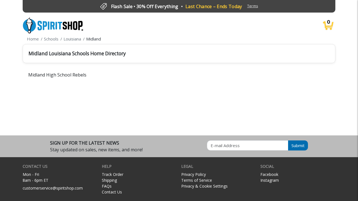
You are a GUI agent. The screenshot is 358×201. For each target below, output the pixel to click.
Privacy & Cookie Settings (204, 186)
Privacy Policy (193, 174)
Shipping (109, 180)
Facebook (269, 174)
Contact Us (112, 192)
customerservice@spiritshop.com (53, 188)
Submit (298, 145)
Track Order (112, 174)
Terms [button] (252, 6)
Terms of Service (196, 180)
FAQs (107, 186)
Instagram (269, 180)
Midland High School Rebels (57, 75)
